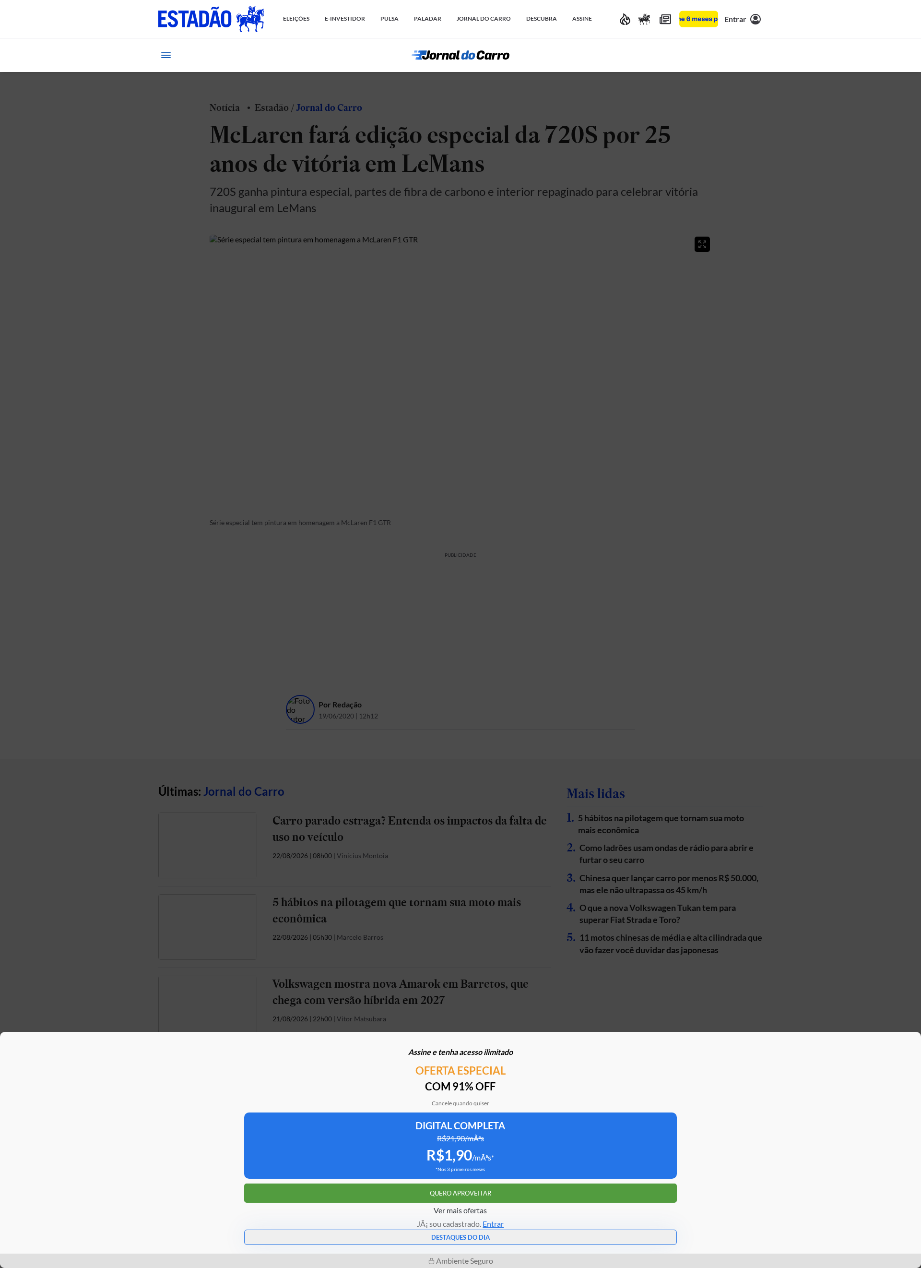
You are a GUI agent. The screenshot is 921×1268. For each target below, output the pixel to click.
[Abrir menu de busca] (755, 55)
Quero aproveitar (460, 1193)
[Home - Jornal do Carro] (460, 55)
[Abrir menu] (166, 55)
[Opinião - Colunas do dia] (644, 19)
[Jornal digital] (665, 19)
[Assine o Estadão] (699, 19)
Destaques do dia (460, 1237)
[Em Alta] (625, 19)
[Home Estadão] (211, 19)
